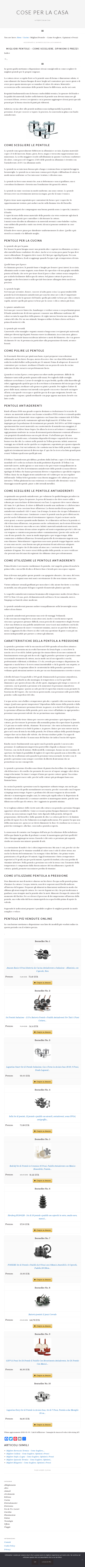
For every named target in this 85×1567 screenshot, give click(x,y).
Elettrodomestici (10, 1503)
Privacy (7, 1549)
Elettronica (8, 1506)
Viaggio (7, 1527)
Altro (6, 1488)
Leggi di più (46, 1562)
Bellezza (7, 1497)
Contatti (7, 1542)
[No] (82, 1560)
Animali (7, 1491)
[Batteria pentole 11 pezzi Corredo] (42, 1309)
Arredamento (9, 1494)
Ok (35, 1562)
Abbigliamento (10, 1485)
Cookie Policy (9, 1546)
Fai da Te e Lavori (11, 1509)
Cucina (48, 1470)
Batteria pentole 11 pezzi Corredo (43, 1314)
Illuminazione (9, 1515)
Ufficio (7, 1524)
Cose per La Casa (42, 12)
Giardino (8, 1512)
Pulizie (7, 1518)
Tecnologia (8, 1521)
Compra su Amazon (44, 983)
